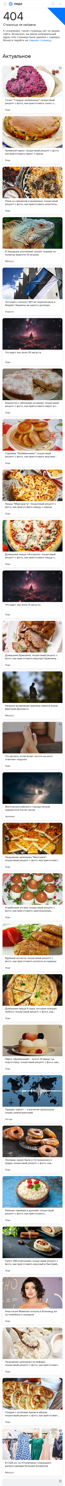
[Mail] (11, 4)
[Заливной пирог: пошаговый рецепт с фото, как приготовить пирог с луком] (32, 140)
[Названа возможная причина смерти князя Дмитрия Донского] (32, 695)
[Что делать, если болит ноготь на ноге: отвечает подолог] (32, 745)
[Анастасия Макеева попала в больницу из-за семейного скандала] (32, 1300)
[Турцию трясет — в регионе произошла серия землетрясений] (32, 1098)
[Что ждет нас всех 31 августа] (32, 594)
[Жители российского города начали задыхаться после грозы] (32, 796)
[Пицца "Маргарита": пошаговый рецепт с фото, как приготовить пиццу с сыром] (32, 493)
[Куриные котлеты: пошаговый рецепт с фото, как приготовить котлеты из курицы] (32, 947)
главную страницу (40, 40)
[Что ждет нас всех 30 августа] (32, 341)
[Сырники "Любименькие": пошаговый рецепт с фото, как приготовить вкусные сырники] (32, 442)
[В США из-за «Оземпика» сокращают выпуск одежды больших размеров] (32, 1452)
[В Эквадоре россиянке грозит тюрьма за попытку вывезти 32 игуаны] (32, 240)
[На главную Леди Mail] (17, 4)
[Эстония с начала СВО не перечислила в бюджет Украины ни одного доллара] (32, 291)
